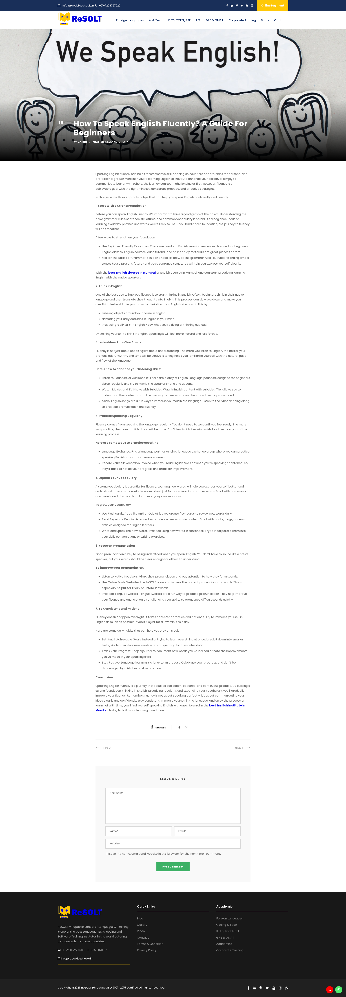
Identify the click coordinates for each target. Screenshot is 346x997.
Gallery (142, 925)
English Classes (105, 142)
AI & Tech (156, 20)
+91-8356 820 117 (96, 950)
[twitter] (241, 5)
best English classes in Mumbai (132, 273)
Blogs (265, 20)
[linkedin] (232, 5)
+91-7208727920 (109, 5)
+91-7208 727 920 (71, 950)
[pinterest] (237, 5)
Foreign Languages (130, 20)
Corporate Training (229, 950)
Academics (224, 944)
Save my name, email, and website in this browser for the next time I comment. (165, 854)
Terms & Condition (150, 944)
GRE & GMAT (214, 20)
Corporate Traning (242, 20)
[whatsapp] (286, 988)
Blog (140, 918)
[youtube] (247, 5)
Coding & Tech (226, 925)
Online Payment (272, 5)
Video (141, 931)
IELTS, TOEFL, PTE (179, 20)
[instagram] (252, 5)
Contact (280, 20)
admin (82, 142)
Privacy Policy (146, 950)
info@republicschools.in (78, 5)
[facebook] (227, 5)
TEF (198, 20)
